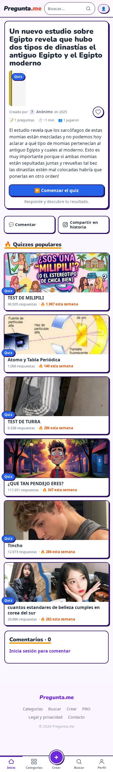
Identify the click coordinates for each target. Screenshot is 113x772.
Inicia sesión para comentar (39, 651)
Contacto (76, 717)
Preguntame (56, 697)
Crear (72, 708)
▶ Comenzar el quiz (57, 190)
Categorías (33, 708)
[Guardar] (98, 112)
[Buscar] (88, 8)
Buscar (54, 708)
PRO (86, 708)
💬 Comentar (22, 224)
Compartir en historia (84, 224)
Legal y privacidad (46, 717)
